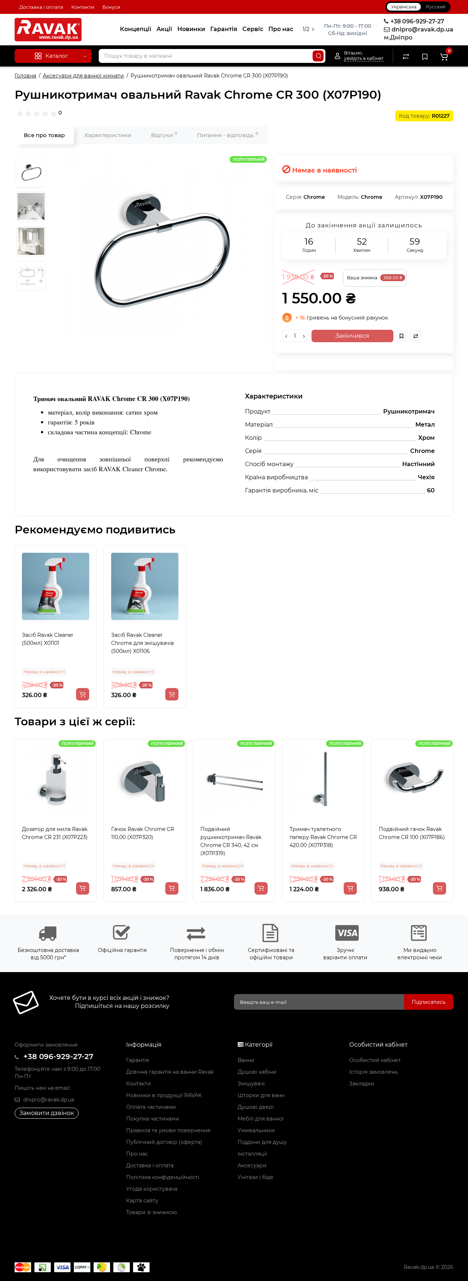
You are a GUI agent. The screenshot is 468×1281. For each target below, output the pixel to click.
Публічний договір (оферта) (164, 1142)
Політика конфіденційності (162, 1177)
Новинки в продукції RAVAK (164, 1095)
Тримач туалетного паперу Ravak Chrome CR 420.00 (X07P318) (323, 837)
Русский (435, 7)
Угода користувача (151, 1189)
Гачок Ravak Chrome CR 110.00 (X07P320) (142, 833)
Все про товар (44, 135)
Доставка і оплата (41, 7)
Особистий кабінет (375, 1060)
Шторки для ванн (261, 1095)
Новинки (191, 29)
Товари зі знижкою (151, 1212)
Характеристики (107, 135)
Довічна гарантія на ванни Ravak (170, 1072)
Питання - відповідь (227, 135)
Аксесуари (252, 1165)
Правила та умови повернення (168, 1130)
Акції (164, 29)
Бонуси (111, 7)
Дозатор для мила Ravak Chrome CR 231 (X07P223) (55, 833)
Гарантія (223, 29)
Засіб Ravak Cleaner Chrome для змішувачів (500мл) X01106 (142, 643)
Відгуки (164, 135)
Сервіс (252, 29)
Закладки (361, 1083)
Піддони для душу (262, 1142)
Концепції (135, 29)
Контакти (82, 7)
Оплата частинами (151, 1107)
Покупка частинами (152, 1118)
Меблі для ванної (261, 1118)
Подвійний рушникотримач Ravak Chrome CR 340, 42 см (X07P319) (230, 841)
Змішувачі (251, 1083)
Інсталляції (252, 1153)
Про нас (280, 29)
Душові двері (256, 1107)
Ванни (246, 1060)
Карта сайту (142, 1200)
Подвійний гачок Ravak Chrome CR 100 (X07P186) (412, 833)
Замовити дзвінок (46, 1113)
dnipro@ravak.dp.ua (48, 1099)
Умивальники (256, 1130)
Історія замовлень (373, 1072)
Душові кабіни (257, 1072)
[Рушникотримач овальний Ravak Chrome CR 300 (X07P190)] (158, 246)
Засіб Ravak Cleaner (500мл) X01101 (47, 639)
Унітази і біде (255, 1177)
